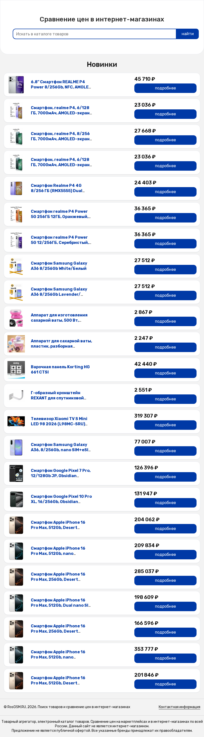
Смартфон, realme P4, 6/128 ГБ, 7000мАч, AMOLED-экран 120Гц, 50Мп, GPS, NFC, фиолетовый (60, 115)
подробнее (165, 88)
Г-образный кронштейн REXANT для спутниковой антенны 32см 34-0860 (57, 398)
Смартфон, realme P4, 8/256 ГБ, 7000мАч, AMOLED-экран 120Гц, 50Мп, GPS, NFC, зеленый (60, 141)
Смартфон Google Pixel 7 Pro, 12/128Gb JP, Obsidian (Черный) (61, 475)
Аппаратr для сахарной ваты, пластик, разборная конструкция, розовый (61, 346)
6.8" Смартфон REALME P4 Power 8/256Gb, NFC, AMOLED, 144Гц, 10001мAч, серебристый (62, 89)
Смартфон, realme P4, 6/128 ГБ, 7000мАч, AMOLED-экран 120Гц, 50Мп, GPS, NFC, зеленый (60, 167)
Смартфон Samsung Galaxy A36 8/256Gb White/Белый (59, 266)
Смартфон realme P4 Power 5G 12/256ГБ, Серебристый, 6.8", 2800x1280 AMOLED (60, 242)
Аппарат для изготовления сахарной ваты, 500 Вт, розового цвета (59, 320)
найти (188, 33)
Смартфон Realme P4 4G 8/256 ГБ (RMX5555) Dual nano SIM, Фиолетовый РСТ (59, 190)
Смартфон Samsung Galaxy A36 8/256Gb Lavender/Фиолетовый (59, 294)
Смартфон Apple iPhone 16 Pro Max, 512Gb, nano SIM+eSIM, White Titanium (58, 553)
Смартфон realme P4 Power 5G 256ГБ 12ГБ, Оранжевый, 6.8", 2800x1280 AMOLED (59, 216)
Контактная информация (179, 707)
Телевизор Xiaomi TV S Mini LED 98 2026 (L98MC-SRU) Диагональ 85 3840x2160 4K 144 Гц (60, 426)
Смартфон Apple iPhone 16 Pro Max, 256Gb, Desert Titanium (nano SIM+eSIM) (58, 579)
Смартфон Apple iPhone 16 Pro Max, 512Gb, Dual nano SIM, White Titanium (62, 605)
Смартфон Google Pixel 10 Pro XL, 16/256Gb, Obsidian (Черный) (61, 501)
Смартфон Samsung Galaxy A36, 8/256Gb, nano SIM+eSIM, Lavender (62, 449)
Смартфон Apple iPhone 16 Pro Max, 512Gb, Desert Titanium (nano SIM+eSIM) (58, 527)
